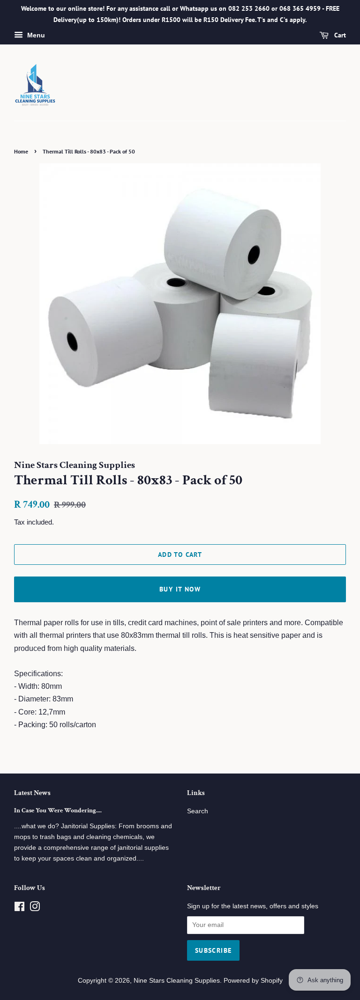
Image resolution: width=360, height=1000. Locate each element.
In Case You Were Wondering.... (58, 810)
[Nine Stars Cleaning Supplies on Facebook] (19, 908)
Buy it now (180, 589)
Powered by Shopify (253, 980)
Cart (339, 35)
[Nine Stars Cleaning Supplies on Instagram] (35, 908)
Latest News (32, 792)
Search (197, 811)
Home (21, 151)
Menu (35, 35)
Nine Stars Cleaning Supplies (177, 980)
